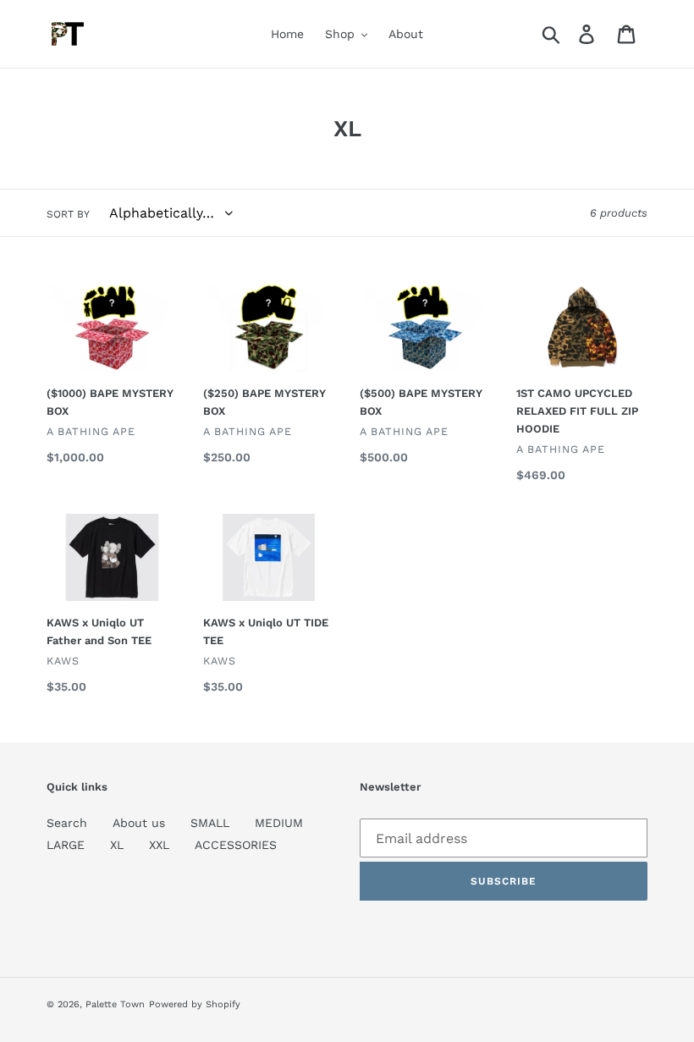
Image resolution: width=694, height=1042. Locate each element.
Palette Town (115, 1004)
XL (117, 845)
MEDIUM (279, 823)
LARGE (66, 845)
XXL (159, 845)
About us (139, 823)
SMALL (209, 823)
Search (67, 823)
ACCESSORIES (236, 845)
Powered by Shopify (194, 1004)
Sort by (68, 214)
